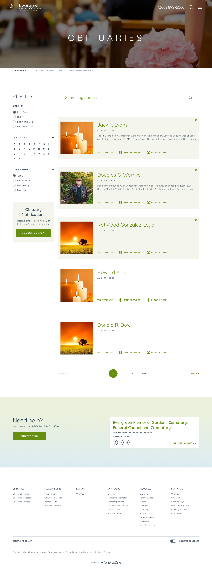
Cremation (144, 505)
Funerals (143, 501)
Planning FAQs (177, 501)
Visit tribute (105, 152)
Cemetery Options (116, 501)
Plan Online (176, 513)
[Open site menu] (199, 7)
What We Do (114, 489)
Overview (80, 494)
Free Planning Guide (180, 505)
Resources (145, 489)
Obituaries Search (21, 494)
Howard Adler (112, 272)
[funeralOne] (112, 562)
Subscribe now (33, 232)
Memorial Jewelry (52, 505)
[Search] (190, 97)
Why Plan (175, 498)
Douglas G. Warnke (119, 175)
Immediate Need (115, 513)
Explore (183, 443)
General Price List (22, 541)
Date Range (20, 169)
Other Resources (147, 525)
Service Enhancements (118, 505)
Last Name (20, 137)
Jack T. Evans (112, 125)
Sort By (18, 106)
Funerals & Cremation (117, 498)
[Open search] (190, 7)
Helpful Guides (146, 498)
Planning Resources (180, 509)
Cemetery (144, 509)
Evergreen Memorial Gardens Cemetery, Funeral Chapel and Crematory (150, 425)
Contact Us (29, 436)
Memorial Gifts (51, 501)
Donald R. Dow (114, 325)
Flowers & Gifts (52, 489)
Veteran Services (115, 509)
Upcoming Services (21, 501)
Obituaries (18, 489)
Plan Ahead (177, 489)
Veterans (144, 513)
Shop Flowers (50, 494)
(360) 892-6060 (171, 7)
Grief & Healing (146, 521)
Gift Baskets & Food (53, 498)
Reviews (80, 489)
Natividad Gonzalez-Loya (125, 225)
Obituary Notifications (22, 498)
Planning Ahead (147, 517)
